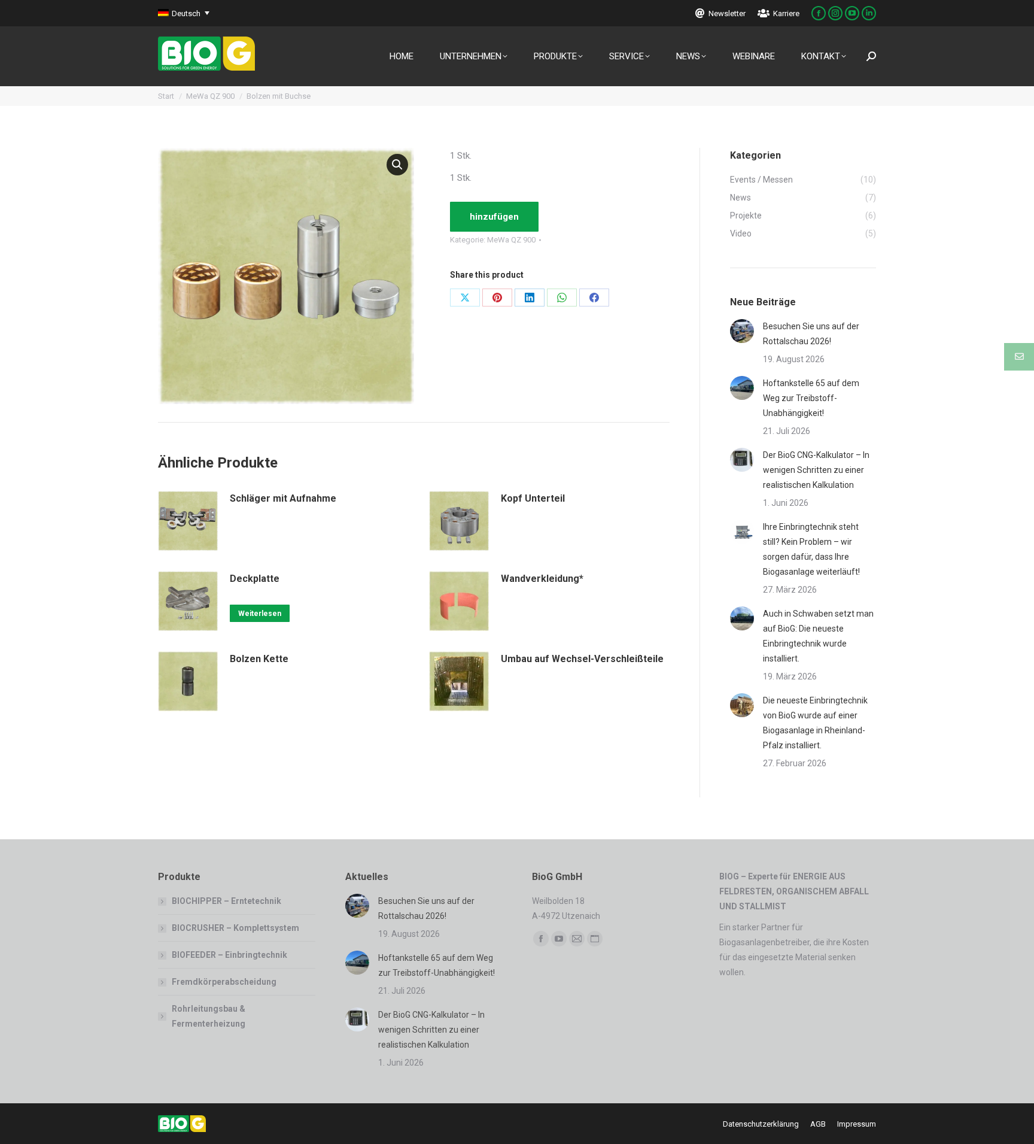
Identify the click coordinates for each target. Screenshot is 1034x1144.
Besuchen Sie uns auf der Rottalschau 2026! (811, 333)
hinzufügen (494, 216)
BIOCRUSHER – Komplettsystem (235, 928)
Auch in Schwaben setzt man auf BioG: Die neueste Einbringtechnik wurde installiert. (818, 636)
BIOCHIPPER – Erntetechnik (226, 901)
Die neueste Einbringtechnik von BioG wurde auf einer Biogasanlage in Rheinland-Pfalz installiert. (815, 723)
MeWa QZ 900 (511, 239)
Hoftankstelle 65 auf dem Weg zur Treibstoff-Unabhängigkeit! (811, 398)
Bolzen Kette (259, 658)
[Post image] (742, 331)
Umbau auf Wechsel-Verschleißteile (582, 658)
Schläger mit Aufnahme (283, 498)
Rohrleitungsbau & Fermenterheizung (208, 1016)
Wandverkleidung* (542, 578)
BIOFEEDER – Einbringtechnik (229, 955)
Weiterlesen (259, 613)
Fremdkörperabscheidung (224, 982)
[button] (397, 164)
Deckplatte (254, 578)
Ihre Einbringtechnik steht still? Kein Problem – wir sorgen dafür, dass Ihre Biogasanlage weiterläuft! (811, 549)
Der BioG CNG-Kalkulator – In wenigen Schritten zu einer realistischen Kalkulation (816, 470)
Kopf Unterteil (533, 498)
